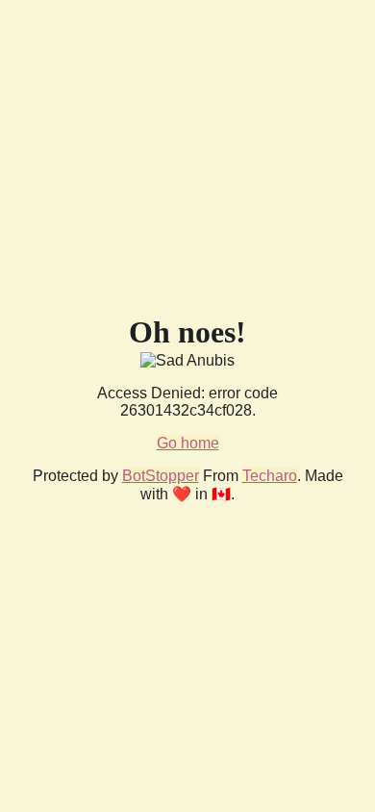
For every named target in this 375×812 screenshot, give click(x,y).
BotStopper (160, 476)
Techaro (269, 476)
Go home (188, 443)
